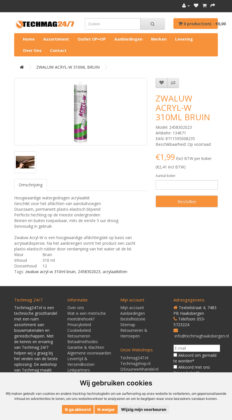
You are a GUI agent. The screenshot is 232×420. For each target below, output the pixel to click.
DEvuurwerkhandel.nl (139, 369)
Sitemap (127, 324)
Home (29, 39)
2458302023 (89, 271)
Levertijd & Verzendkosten (80, 361)
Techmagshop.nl (135, 363)
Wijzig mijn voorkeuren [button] (143, 409)
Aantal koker (166, 175)
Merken (159, 39)
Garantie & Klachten (85, 347)
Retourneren (78, 336)
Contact (58, 50)
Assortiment (56, 39)
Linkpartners (78, 370)
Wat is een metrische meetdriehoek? (86, 316)
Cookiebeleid (79, 330)
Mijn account (132, 307)
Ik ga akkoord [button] (78, 409)
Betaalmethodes (82, 341)
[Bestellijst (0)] (196, 5)
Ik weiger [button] (106, 409)
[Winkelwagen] (204, 5)
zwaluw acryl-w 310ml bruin (50, 271)
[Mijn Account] (186, 5)
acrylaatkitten (115, 271)
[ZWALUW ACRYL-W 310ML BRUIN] (80, 111)
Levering (184, 39)
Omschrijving (30, 184)
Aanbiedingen (128, 39)
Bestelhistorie (132, 319)
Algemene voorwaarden (89, 353)
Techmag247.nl (134, 357)
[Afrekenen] (212, 5)
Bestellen (187, 201)
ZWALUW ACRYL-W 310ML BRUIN (68, 67)
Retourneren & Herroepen (133, 333)
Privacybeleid (79, 324)
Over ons (32, 50)
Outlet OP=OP (92, 39)
